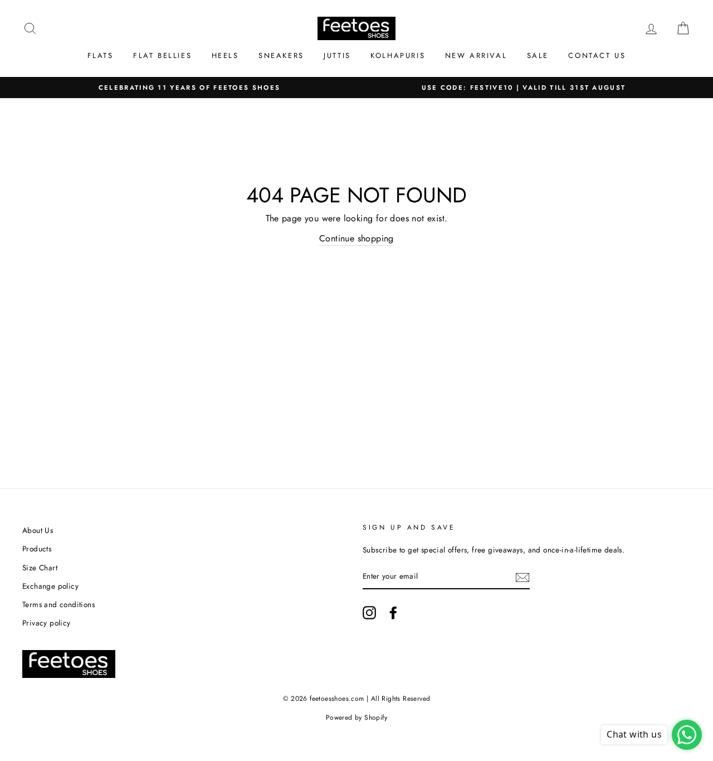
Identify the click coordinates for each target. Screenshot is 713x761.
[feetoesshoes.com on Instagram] (369, 612)
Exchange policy (50, 586)
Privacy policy (46, 622)
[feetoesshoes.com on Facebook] (393, 612)
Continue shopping (356, 238)
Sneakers (281, 55)
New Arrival (476, 55)
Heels (225, 55)
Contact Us (597, 55)
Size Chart (39, 567)
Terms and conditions (58, 604)
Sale (538, 55)
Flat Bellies (162, 55)
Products (36, 548)
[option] (189, 88)
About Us (37, 530)
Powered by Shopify (356, 717)
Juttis (337, 55)
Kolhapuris (397, 55)
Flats (100, 55)
